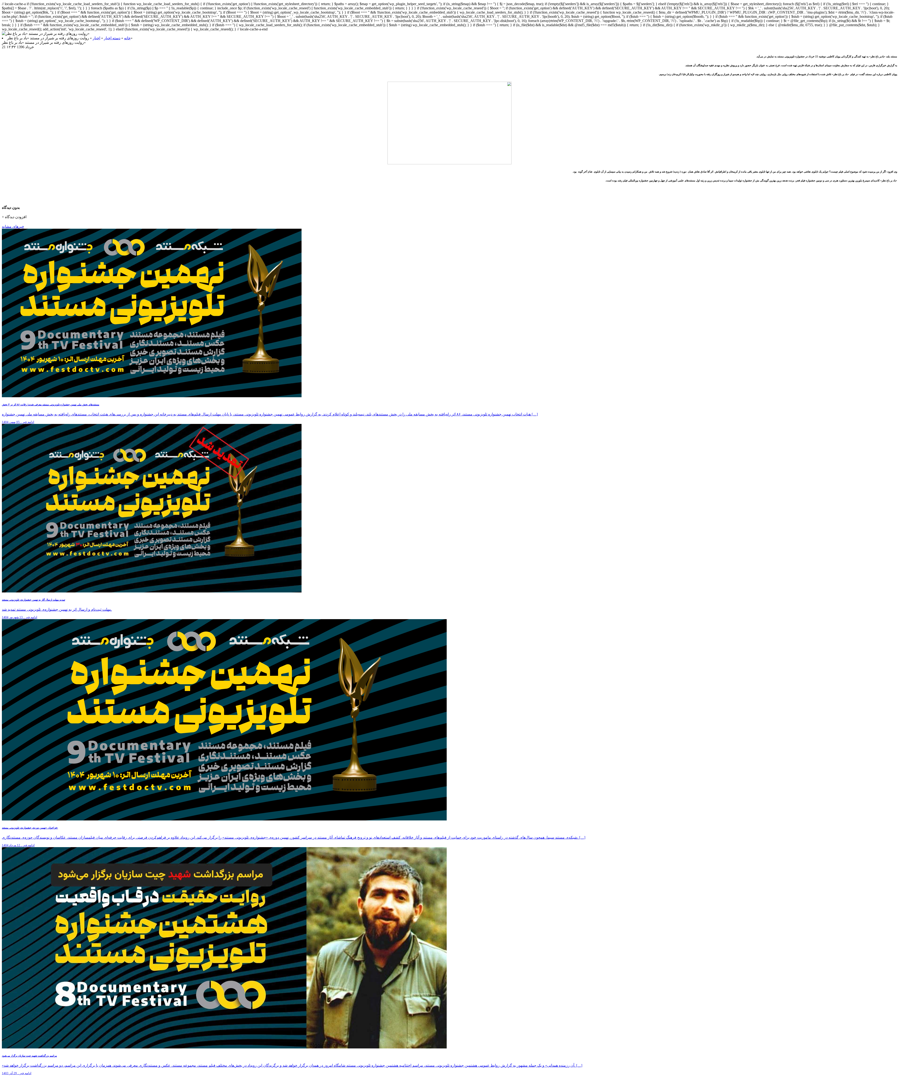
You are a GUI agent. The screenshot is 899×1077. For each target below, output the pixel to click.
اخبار (96, 38)
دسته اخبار (112, 38)
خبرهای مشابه (13, 226)
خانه (127, 38)
